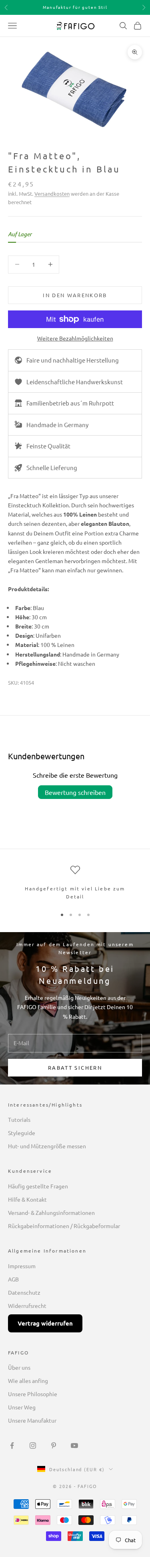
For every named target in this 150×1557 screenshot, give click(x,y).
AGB (13, 1279)
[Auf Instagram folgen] (33, 1445)
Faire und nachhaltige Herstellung (72, 360)
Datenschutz (24, 1292)
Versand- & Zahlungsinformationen (51, 1212)
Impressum (22, 1265)
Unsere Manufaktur (32, 1420)
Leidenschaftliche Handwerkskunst (74, 381)
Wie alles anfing (28, 1380)
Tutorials (19, 1119)
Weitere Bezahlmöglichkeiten (75, 338)
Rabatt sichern (75, 1067)
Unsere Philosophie (32, 1393)
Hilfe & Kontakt (27, 1199)
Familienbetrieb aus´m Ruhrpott (70, 403)
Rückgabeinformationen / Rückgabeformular (64, 1225)
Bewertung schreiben (75, 792)
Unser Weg (22, 1407)
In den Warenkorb (75, 295)
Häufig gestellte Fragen (38, 1186)
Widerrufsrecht (27, 1305)
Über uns (19, 1367)
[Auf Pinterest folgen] (54, 1445)
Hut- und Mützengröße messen (47, 1146)
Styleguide (21, 1132)
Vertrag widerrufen (45, 1323)
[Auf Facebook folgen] (12, 1445)
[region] (75, 883)
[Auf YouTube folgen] (74, 1445)
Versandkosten (52, 193)
